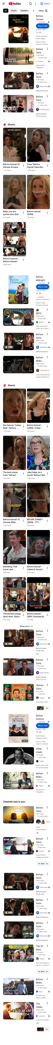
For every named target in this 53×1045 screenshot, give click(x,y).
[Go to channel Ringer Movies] (38, 698)
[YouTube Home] (15, 3)
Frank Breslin (44, 109)
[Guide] (3, 3)
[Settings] (35, 3)
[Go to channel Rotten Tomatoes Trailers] (37, 786)
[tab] (5, 11)
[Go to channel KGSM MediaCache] (37, 761)
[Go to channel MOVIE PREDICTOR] (37, 322)
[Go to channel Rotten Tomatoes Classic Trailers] (37, 61)
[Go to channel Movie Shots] (38, 672)
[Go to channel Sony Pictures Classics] (37, 992)
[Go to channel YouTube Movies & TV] (37, 22)
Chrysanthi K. (45, 370)
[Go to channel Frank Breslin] (38, 109)
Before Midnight (40, 279)
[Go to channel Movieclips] (38, 86)
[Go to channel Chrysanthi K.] (38, 370)
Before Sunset (39, 18)
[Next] (33, 10)
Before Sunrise (40, 717)
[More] (46, 708)
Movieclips (44, 86)
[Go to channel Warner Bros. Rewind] (37, 851)
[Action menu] (47, 48)
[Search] (30, 3)
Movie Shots (44, 673)
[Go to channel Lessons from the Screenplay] (37, 1016)
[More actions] (23, 165)
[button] (40, 822)
